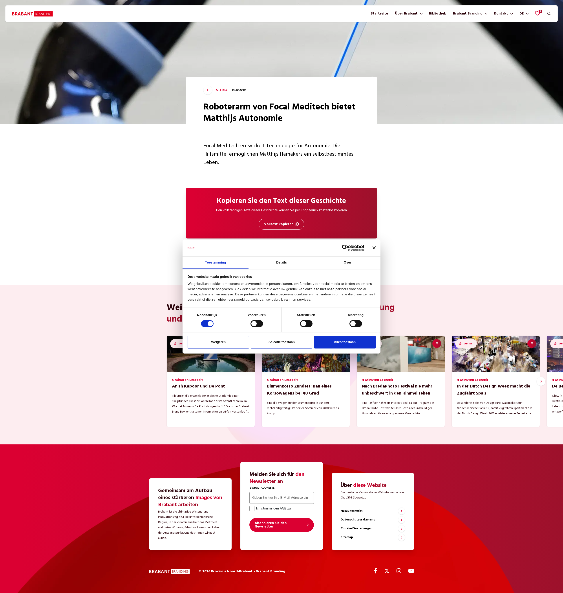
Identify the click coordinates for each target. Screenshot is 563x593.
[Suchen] (549, 13)
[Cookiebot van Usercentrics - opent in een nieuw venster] (345, 248)
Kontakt (501, 13)
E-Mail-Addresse (261, 488)
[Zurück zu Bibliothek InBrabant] (207, 90)
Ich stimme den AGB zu (273, 508)
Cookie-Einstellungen (356, 528)
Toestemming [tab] (215, 262)
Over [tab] (347, 262)
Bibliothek (437, 13)
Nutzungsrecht (352, 510)
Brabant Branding (468, 13)
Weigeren (218, 342)
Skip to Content (281, 25)
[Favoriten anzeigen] (537, 13)
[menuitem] (379, 13)
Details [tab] (281, 262)
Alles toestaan (345, 342)
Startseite (379, 13)
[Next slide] (541, 381)
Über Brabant (406, 13)
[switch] (256, 323)
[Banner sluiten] (374, 247)
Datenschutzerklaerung (358, 519)
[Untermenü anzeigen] (420, 13)
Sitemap (347, 537)
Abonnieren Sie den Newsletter (271, 524)
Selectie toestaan (282, 342)
